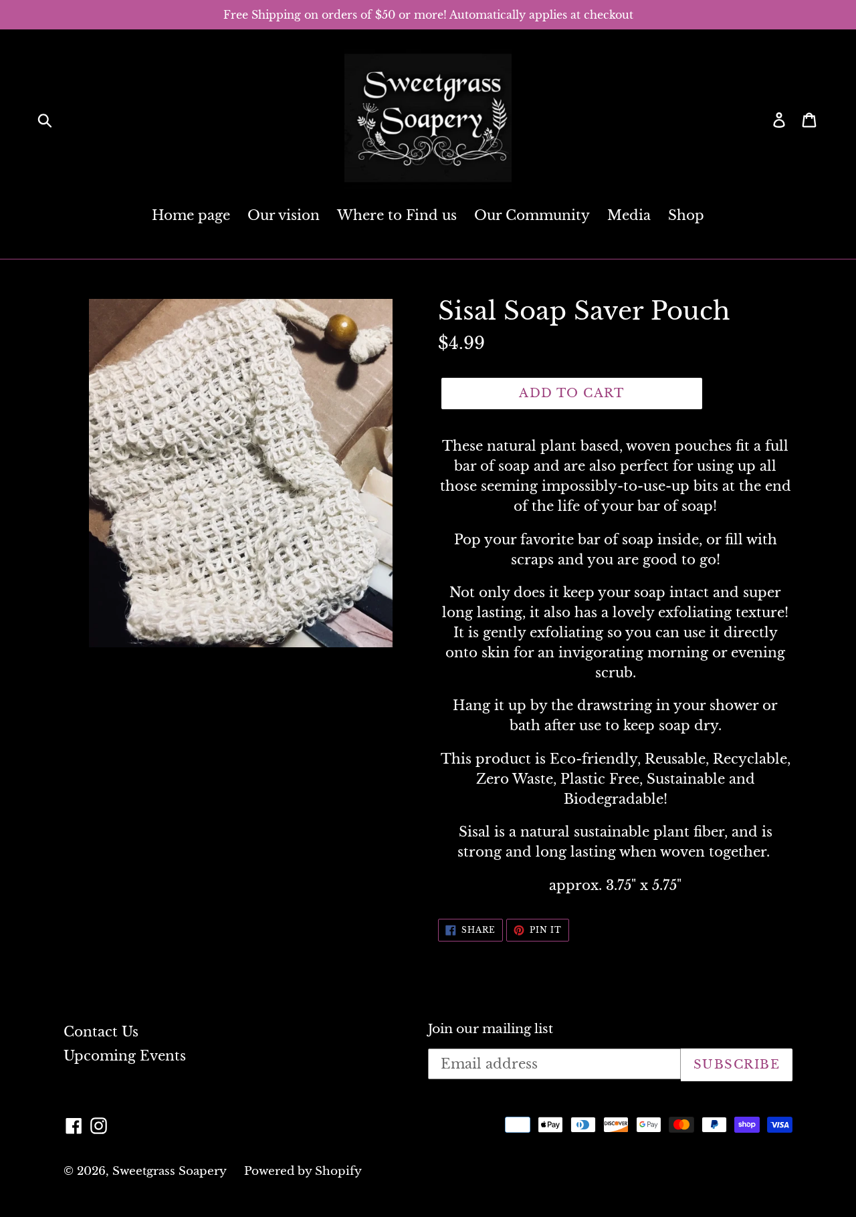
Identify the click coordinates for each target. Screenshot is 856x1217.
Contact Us (101, 1032)
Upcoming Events (125, 1056)
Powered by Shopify (303, 1171)
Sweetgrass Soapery (169, 1171)
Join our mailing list (490, 1029)
